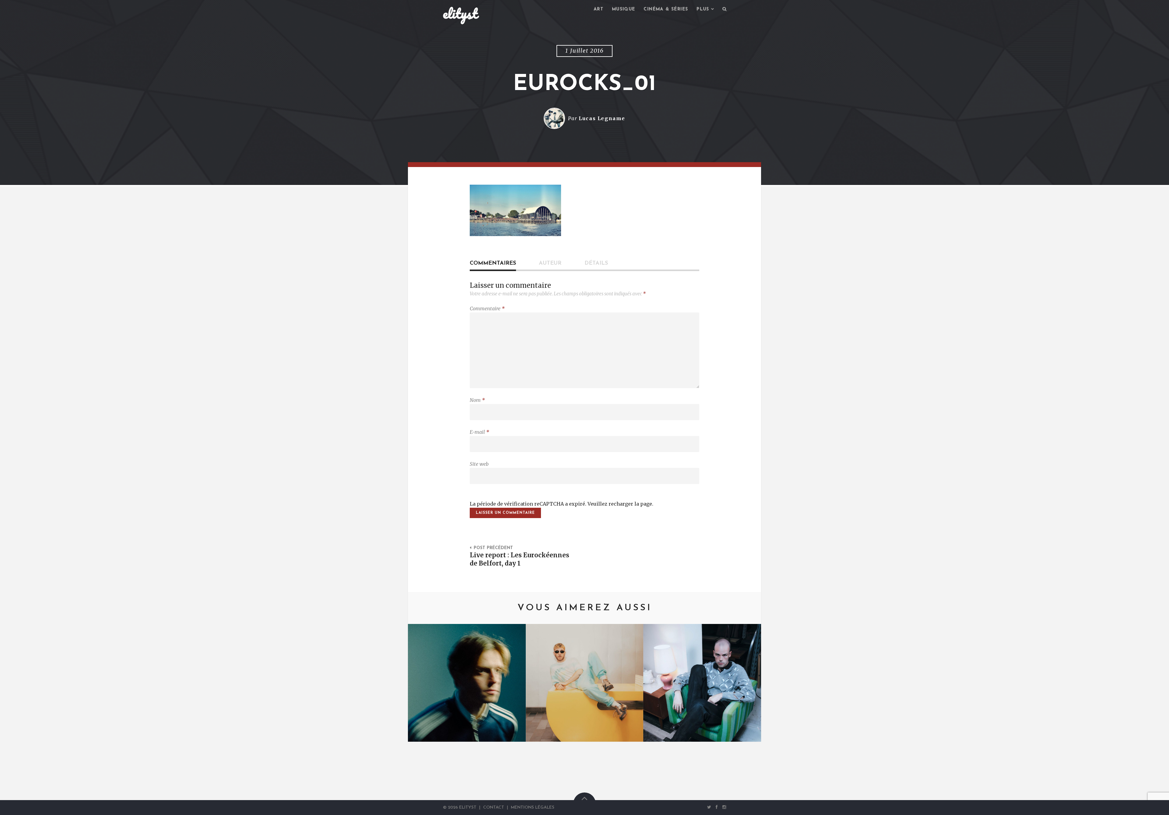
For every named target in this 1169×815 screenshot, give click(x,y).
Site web (479, 464)
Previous (421, 682)
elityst (460, 13)
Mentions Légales (532, 807)
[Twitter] (709, 807)
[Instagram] (723, 807)
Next (747, 682)
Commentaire (487, 308)
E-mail (479, 432)
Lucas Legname (602, 118)
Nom (477, 400)
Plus (703, 9)
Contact (493, 807)
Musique (623, 9)
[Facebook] (716, 807)
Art (598, 9)
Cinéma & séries (666, 9)
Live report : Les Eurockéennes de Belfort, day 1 (519, 559)
